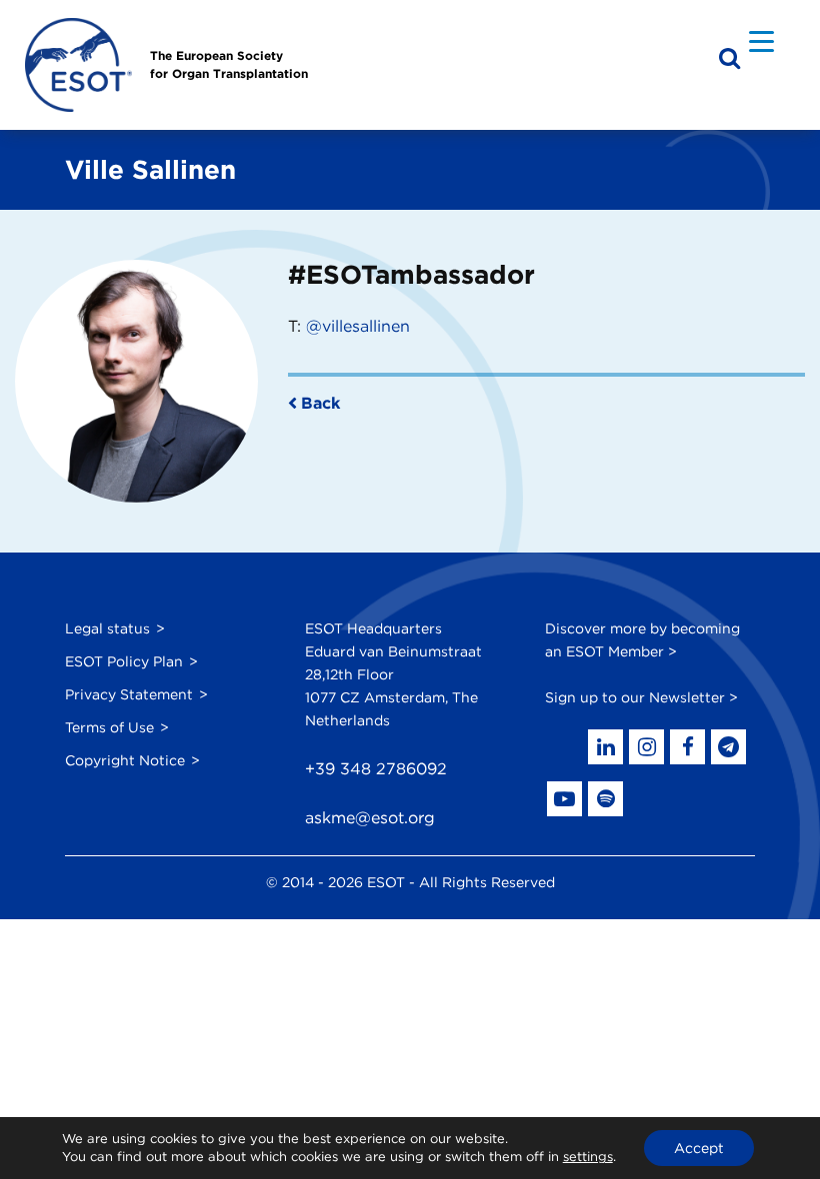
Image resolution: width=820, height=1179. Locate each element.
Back (320, 403)
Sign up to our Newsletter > (641, 697)
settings (588, 1156)
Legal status (107, 628)
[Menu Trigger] (761, 40)
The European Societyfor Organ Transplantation (229, 64)
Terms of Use (109, 727)
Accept (699, 1148)
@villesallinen (358, 326)
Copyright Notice (125, 760)
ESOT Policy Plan (124, 661)
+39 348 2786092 (376, 768)
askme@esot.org (370, 817)
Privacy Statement (129, 694)
